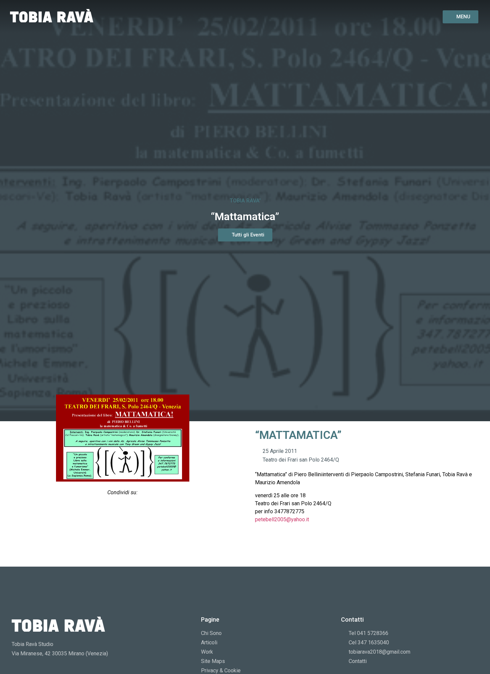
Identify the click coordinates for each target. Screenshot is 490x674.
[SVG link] (51, 15)
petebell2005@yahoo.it (282, 519)
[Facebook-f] (383, 16)
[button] (105, 510)
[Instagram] (399, 16)
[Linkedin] (415, 16)
